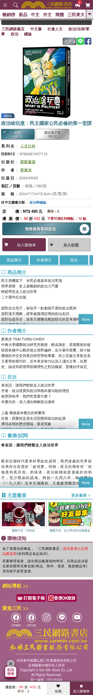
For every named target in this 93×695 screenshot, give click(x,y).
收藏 (58, 691)
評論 (72, 41)
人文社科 (28, 146)
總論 (28, 33)
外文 (47, 14)
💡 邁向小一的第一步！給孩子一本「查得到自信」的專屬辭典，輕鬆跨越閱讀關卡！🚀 (89, 22)
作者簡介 (44, 260)
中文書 (36, 28)
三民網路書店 (13, 28)
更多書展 (79, 495)
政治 (14, 33)
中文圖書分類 (15, 202)
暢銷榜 (8, 14)
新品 (23, 14)
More (86, 319)
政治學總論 (38, 202)
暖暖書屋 (28, 161)
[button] (89, 517)
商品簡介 (14, 260)
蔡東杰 (26, 170)
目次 (74, 260)
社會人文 (55, 28)
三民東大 (76, 14)
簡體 (59, 14)
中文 (35, 14)
